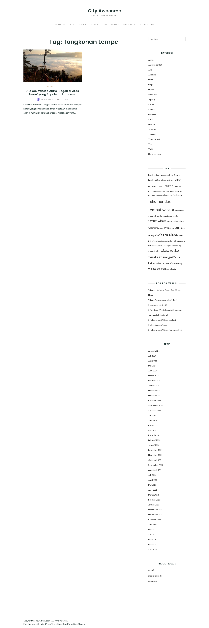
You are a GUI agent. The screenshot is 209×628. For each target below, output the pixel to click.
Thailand (152, 134)
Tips (72, 24)
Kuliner (82, 24)
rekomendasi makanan (172, 195)
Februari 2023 (154, 440)
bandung (156, 175)
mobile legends (155, 576)
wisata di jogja (177, 246)
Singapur (152, 129)
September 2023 (155, 405)
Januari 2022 (154, 504)
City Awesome (104, 11)
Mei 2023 (152, 425)
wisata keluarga (160, 257)
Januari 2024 (154, 385)
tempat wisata (157, 220)
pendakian (178, 191)
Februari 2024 (154, 380)
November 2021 (155, 514)
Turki (150, 149)
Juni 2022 (152, 480)
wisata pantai (164, 263)
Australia (152, 74)
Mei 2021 (152, 529)
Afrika (151, 60)
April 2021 (152, 534)
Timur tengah (154, 139)
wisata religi (177, 263)
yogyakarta (171, 269)
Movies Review (146, 24)
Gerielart (47, 99)
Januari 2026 (154, 351)
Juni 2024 (152, 361)
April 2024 (152, 370)
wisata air (171, 227)
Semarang (171, 216)
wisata (161, 228)
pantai (171, 191)
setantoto (152, 581)
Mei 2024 (152, 365)
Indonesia (60, 24)
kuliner (159, 186)
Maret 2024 (153, 375)
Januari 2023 (154, 445)
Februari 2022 (154, 500)
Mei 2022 (152, 485)
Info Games (129, 24)
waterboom (180, 221)
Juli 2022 (152, 475)
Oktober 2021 (154, 519)
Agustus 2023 (154, 410)
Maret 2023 (153, 435)
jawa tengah (163, 180)
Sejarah (95, 24)
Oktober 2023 (154, 400)
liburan (168, 186)
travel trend (171, 221)
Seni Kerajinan (111, 24)
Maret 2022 (153, 495)
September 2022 (155, 465)
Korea (151, 104)
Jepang (151, 99)
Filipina (151, 89)
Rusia (150, 119)
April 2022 (152, 490)
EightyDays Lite (63, 624)
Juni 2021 (152, 524)
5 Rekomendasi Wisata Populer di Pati (165, 330)
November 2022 (155, 455)
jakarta (179, 175)
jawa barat (152, 180)
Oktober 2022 (154, 460)
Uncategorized (154, 154)
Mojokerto (165, 191)
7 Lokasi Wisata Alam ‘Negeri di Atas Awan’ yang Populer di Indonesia (52, 92)
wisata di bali (172, 241)
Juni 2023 (152, 420)
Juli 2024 (152, 356)
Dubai (150, 79)
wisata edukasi (170, 250)
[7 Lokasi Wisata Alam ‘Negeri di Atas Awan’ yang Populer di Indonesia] (52, 65)
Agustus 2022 (154, 470)
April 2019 (152, 549)
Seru (177, 216)
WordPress (45, 624)
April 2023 (152, 430)
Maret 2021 (153, 539)
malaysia (152, 114)
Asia (150, 70)
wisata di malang (154, 251)
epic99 (151, 570)
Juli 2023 (152, 415)
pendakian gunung (155, 195)
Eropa (150, 84)
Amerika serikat (155, 65)
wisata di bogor (164, 245)
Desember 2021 (155, 509)
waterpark (153, 228)
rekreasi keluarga (160, 216)
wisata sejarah (157, 268)
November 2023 (155, 395)
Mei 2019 (152, 544)
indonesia (171, 175)
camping (163, 175)
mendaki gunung (154, 191)
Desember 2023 (155, 390)
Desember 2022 (155, 450)
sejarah (151, 124)
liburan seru (178, 186)
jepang (171, 180)
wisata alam (167, 234)
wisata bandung (158, 241)
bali (150, 174)
